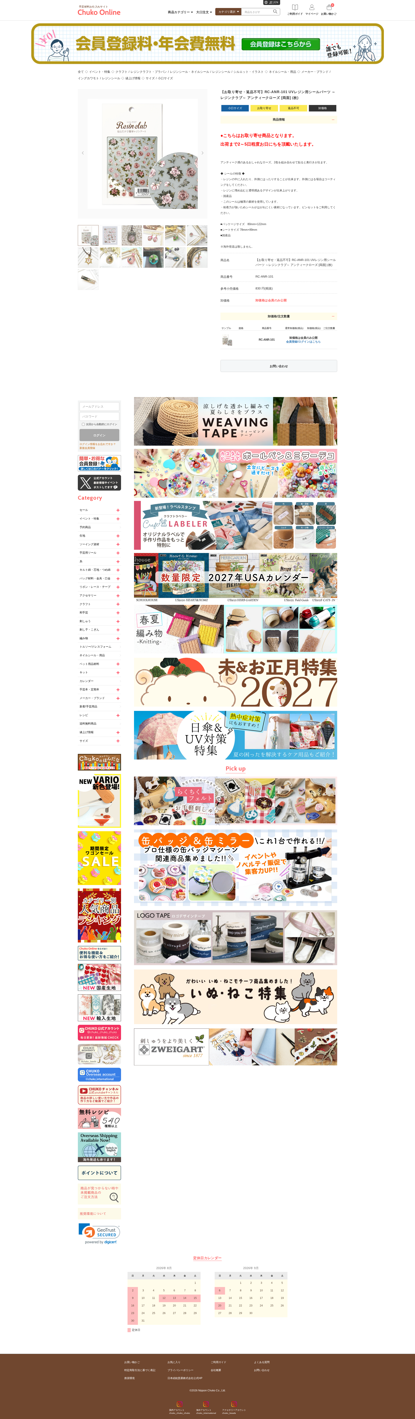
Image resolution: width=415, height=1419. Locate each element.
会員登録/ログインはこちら (303, 341)
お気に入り (174, 1362)
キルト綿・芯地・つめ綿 (95, 569)
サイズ (150, 78)
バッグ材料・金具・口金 (95, 578)
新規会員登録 (87, 448)
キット (84, 672)
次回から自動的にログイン (101, 424)
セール (84, 510)
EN (276, 2)
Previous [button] (80, 151)
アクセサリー (88, 595)
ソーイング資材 (89, 544)
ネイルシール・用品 (282, 71)
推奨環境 (129, 1378)
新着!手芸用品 (88, 706)
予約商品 (85, 527)
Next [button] (205, 155)
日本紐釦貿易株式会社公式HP (185, 1378)
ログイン (99, 435)
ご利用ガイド (218, 1362)
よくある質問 (262, 1362)
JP (271, 2)
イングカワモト (88, 78)
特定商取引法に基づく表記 (139, 1370)
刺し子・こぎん (89, 629)
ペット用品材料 (89, 664)
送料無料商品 (88, 723)
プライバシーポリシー (180, 1370)
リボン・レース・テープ (95, 586)
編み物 (84, 638)
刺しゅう (85, 621)
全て (81, 71)
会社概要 (216, 1370)
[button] (99, 1233)
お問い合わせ (279, 366)
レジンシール (221, 71)
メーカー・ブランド (315, 71)
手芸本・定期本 (89, 689)
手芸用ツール (88, 552)
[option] (143, 154)
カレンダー (87, 681)
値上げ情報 (132, 78)
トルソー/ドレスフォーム (95, 646)
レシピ (84, 715)
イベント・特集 (99, 71)
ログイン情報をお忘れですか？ (98, 444)
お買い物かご (132, 1362)
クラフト (121, 71)
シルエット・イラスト (248, 71)
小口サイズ (165, 78)
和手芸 (84, 612)
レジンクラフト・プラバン (149, 71)
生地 (82, 535)
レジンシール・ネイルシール (189, 71)
